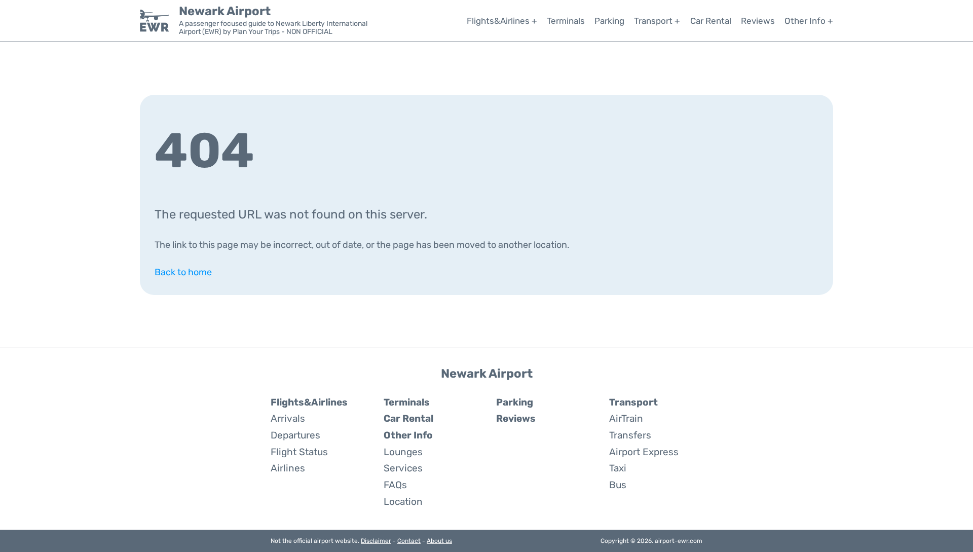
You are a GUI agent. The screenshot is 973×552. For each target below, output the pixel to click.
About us (439, 540)
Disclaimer (376, 540)
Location (403, 501)
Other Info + (808, 21)
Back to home (183, 272)
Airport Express (644, 452)
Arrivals (288, 418)
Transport (633, 402)
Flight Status (299, 452)
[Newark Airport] (154, 20)
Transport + (657, 21)
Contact (409, 540)
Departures (295, 435)
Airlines (288, 468)
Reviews (758, 21)
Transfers (630, 435)
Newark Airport (225, 11)
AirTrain (626, 418)
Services (403, 468)
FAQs (395, 485)
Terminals (566, 21)
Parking (609, 21)
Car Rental (710, 21)
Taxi (617, 468)
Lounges (403, 452)
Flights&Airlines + (502, 21)
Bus (617, 485)
